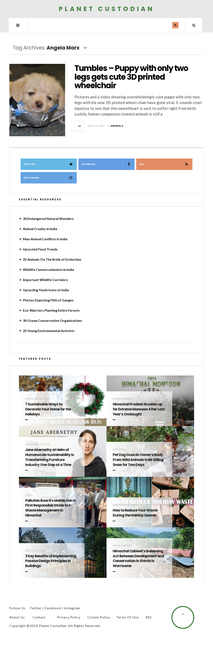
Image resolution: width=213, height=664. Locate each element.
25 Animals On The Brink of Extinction (52, 259)
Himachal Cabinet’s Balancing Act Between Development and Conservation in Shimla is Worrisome (138, 558)
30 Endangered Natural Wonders (48, 219)
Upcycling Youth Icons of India (46, 290)
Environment (122, 398)
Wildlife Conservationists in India (48, 269)
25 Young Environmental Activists (48, 331)
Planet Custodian (106, 8)
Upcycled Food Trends (40, 249)
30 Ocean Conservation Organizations (52, 320)
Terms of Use (127, 617)
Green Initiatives (37, 398)
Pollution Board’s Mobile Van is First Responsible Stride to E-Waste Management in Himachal (50, 508)
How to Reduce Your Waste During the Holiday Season (135, 513)
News (29, 495)
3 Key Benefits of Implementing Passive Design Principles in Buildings (50, 561)
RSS (141, 164)
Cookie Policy (98, 617)
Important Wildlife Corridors (45, 280)
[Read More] (27, 420)
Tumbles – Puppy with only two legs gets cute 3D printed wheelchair (131, 77)
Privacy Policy (68, 617)
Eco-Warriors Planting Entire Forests (51, 310)
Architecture (35, 550)
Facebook (88, 164)
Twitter (29, 164)
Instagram (31, 177)
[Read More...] (80, 126)
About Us (17, 617)
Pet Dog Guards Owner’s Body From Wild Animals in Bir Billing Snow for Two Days (138, 459)
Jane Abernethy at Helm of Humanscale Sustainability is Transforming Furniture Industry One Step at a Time (49, 457)
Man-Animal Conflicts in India (45, 239)
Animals (117, 125)
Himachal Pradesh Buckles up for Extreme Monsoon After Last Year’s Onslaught (139, 409)
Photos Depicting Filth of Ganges (48, 300)
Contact (39, 617)
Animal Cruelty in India (40, 229)
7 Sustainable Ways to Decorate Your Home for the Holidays (48, 409)
